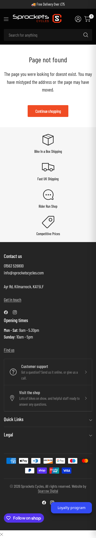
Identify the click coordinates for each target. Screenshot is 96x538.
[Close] (1, 534)
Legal (8, 434)
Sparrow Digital (48, 490)
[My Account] (78, 19)
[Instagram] (17, 312)
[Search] (85, 35)
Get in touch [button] (12, 299)
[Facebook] (8, 312)
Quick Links (13, 419)
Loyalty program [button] (72, 507)
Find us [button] (9, 349)
